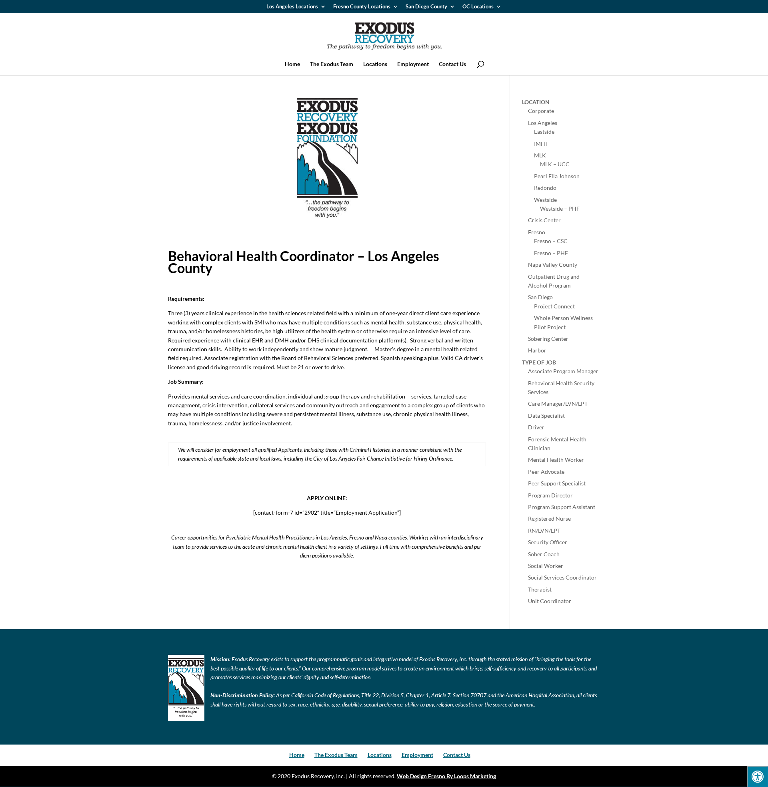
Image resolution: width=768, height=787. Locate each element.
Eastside (544, 131)
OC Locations (478, 7)
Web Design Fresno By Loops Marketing (446, 776)
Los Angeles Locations (292, 7)
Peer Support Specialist (557, 483)
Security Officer (547, 542)
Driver (536, 427)
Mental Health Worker (556, 459)
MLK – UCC (555, 164)
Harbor (537, 350)
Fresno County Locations (361, 7)
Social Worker (545, 565)
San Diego (540, 297)
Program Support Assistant (561, 506)
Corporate (541, 110)
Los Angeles (542, 122)
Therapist (540, 589)
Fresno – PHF (551, 253)
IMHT (541, 143)
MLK (540, 155)
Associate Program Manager (563, 371)
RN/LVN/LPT (544, 530)
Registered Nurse (549, 518)
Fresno (536, 232)
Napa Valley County (552, 264)
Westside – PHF (560, 208)
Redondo (545, 187)
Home (292, 64)
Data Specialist (546, 415)
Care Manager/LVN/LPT (558, 403)
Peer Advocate (546, 471)
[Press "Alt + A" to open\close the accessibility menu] (757, 776)
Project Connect (554, 306)
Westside (545, 199)
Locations (375, 64)
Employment (413, 64)
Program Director (550, 495)
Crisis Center (544, 220)
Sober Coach (544, 554)
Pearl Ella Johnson (557, 176)
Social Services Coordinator (562, 577)
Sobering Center (548, 338)
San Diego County (426, 7)
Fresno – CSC (551, 241)
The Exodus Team (331, 64)
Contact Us (452, 64)
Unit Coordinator (549, 601)
